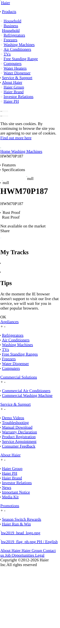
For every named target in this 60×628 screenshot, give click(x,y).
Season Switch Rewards (21, 519)
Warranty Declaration (19, 432)
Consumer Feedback (18, 446)
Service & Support (15, 404)
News (6, 487)
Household (12, 21)
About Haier (10, 455)
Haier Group (14, 87)
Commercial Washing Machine (27, 395)
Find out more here (15, 138)
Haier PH (11, 101)
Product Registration (19, 436)
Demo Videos (13, 418)
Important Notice (16, 492)
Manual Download (17, 427)
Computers (11, 368)
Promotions (9, 505)
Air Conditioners (16, 340)
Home (5, 151)
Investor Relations (18, 96)
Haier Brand (14, 92)
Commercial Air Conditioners (26, 390)
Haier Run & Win (16, 524)
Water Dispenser (15, 363)
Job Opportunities (20, 555)
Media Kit (10, 497)
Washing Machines (26, 151)
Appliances (9, 321)
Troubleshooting (15, 422)
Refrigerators (12, 335)
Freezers (9, 359)
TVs (5, 349)
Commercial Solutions (18, 377)
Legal (39, 555)
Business (11, 25)
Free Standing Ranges (20, 354)
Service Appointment (19, 441)
